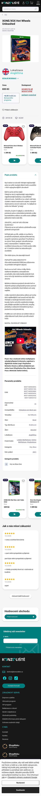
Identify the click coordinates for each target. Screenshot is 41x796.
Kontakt (5, 732)
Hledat (36, 9)
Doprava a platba (8, 698)
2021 (34, 452)
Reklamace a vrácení (9, 708)
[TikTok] (16, 678)
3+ (35, 404)
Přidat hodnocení (12, 617)
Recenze (5, 739)
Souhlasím (20, 790)
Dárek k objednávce (9, 712)
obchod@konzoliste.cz (15, 672)
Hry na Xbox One (16, 464)
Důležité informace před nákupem (14, 719)
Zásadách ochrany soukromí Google (22, 777)
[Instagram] (10, 678)
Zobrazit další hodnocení (20, 596)
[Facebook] (4, 678)
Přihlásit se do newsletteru (14, 647)
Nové (34, 420)
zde (3, 777)
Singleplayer (31, 442)
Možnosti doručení (29, 95)
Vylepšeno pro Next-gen (27, 410)
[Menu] (38, 3)
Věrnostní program (9, 701)
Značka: (8, 30)
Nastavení (20, 783)
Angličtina (32, 435)
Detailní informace (9, 78)
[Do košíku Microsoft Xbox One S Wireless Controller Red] (14, 160)
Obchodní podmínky (9, 715)
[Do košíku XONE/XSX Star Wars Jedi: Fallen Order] (14, 514)
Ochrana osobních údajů (11, 722)
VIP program (6, 705)
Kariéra (4, 736)
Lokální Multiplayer (24, 440)
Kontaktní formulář (14, 686)
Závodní (33, 430)
